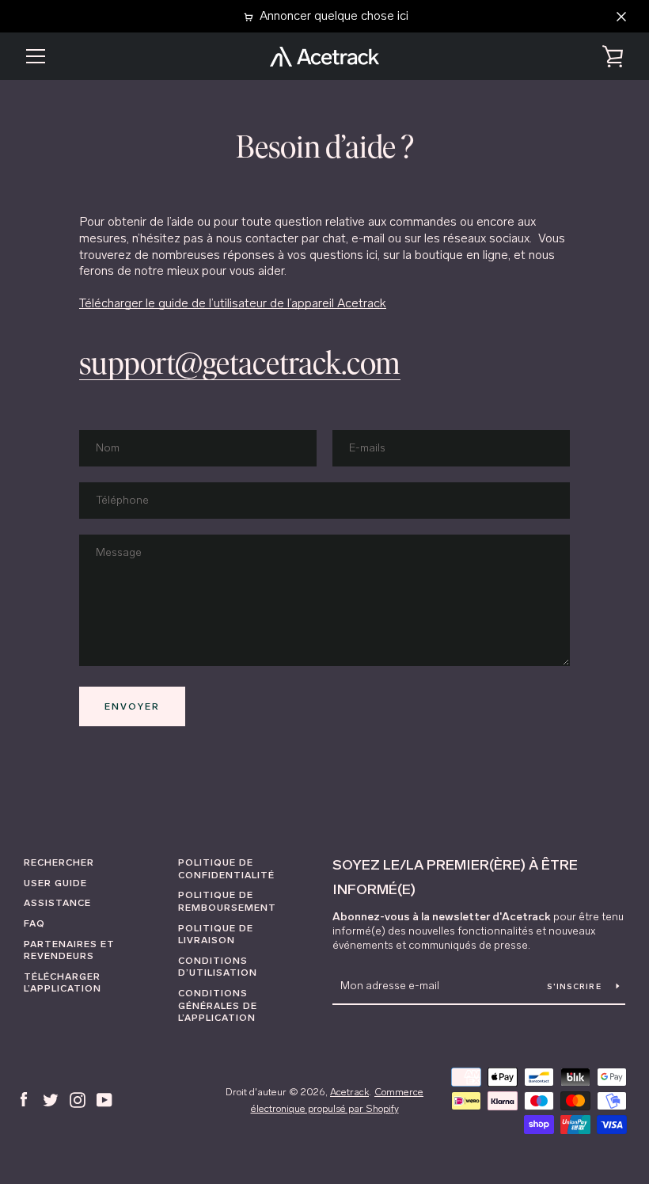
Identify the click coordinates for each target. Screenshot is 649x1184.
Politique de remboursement (227, 901)
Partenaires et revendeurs (69, 950)
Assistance (57, 902)
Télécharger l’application (62, 983)
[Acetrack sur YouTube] (104, 1098)
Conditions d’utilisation (217, 967)
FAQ (34, 923)
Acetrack (349, 1092)
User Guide (55, 883)
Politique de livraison (215, 934)
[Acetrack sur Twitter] (51, 1098)
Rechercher (59, 862)
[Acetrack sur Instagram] (77, 1098)
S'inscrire (575, 987)
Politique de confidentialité (226, 869)
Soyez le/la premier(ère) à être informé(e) (455, 877)
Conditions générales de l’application (217, 1005)
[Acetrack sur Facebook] (24, 1098)
